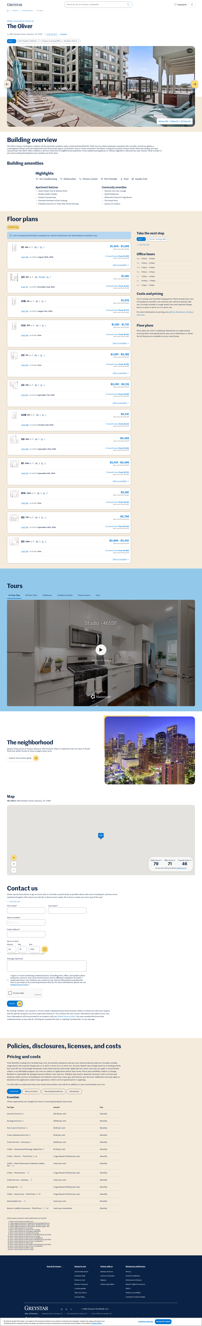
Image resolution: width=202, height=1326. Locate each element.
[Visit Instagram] (62, 1309)
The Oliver (40, 10)
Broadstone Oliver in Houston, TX (52, 1313)
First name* (12, 906)
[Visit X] (71, 1309)
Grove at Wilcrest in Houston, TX (102, 1313)
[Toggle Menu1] (192, 5)
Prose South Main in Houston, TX (77, 1313)
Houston (15, 10)
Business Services (106, 1272)
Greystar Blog (79, 1297)
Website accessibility (133, 1293)
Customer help (79, 1276)
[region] (101, 1322)
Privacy (128, 1272)
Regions (103, 1280)
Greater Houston (27, 10)
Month (10, 944)
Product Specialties (107, 1284)
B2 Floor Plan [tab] (31, 595)
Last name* (53, 906)
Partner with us (106, 1266)
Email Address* (13, 929)
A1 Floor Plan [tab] (14, 595)
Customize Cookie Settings (135, 1297)
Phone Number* (14, 918)
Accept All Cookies (163, 1321)
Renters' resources (81, 1284)
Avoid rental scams (81, 1272)
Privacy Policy (97, 1323)
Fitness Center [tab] (84, 595)
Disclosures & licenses (134, 1280)
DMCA (128, 1288)
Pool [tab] (98, 595)
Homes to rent (80, 1266)
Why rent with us (80, 1293)
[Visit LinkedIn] (66, 1309)
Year (30, 944)
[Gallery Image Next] (194, 84)
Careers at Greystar (107, 1276)
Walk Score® (181, 868)
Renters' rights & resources (135, 1284)
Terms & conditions (133, 1276)
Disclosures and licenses (135, 1266)
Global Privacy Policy (19, 985)
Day (19, 944)
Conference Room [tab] (64, 595)
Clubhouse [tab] (47, 595)
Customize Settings (145, 1321)
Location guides (80, 1288)
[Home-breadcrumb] (7, 10)
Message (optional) (15, 959)
